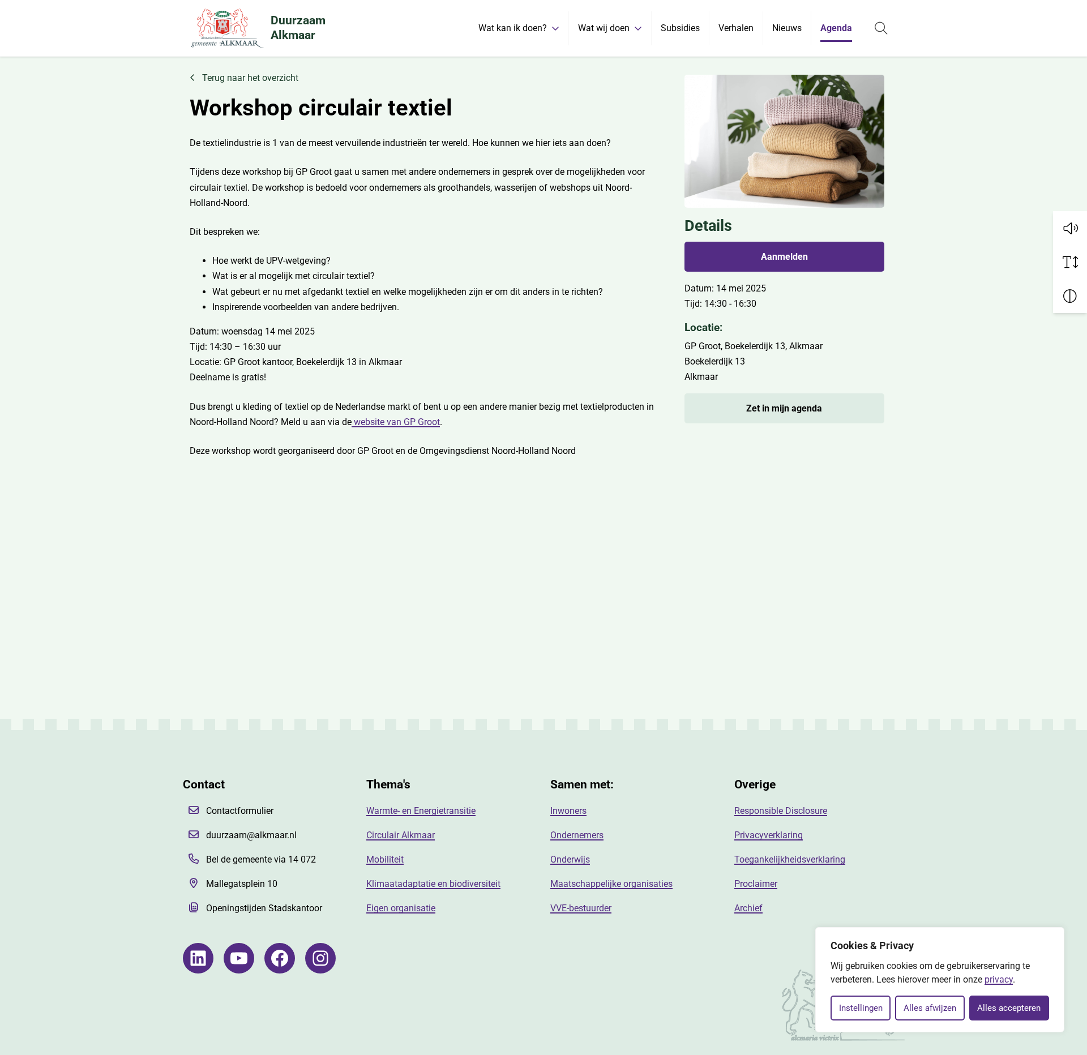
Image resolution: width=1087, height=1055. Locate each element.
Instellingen (861, 1008)
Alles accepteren (1009, 1008)
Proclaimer (755, 883)
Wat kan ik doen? (512, 28)
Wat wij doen (604, 28)
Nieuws (787, 28)
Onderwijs (570, 859)
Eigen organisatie (400, 908)
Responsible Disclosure (780, 810)
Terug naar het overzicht (249, 77)
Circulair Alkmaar (400, 835)
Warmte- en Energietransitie (421, 810)
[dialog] (939, 979)
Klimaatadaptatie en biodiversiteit (433, 883)
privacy (999, 979)
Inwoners (568, 810)
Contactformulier (239, 810)
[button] (1070, 228)
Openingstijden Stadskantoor (264, 908)
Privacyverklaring (768, 835)
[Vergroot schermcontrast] (1070, 296)
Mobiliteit (385, 859)
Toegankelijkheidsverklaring (789, 859)
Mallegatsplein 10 (241, 883)
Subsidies (680, 28)
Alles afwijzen (930, 1008)
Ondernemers (577, 835)
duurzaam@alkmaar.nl (251, 835)
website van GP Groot (396, 422)
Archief (748, 908)
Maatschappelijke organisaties (611, 883)
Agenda (836, 28)
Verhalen (736, 28)
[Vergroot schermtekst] (1070, 262)
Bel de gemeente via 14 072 (261, 859)
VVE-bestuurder (580, 908)
